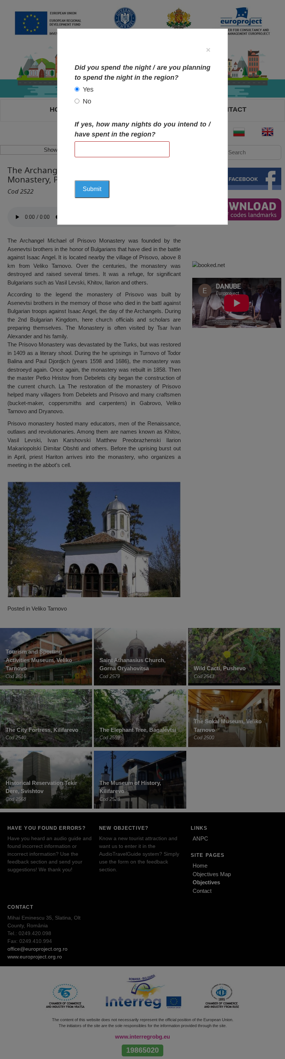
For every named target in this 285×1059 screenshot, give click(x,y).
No (87, 101)
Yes (88, 89)
